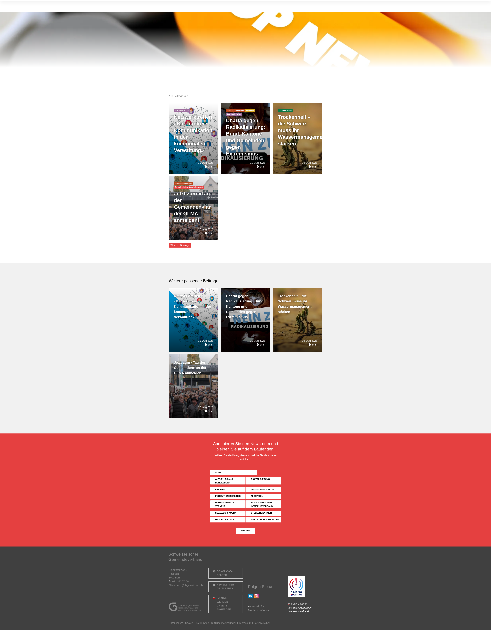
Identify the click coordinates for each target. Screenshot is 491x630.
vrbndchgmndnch (187, 585)
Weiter (245, 530)
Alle (218, 472)
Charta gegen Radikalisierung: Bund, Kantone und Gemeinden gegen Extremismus (245, 306)
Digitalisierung (260, 479)
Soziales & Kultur (182, 110)
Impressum (245, 623)
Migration (250, 110)
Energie (220, 489)
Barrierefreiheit (262, 623)
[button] (250, 596)
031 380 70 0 (179, 581)
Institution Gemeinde (235, 110)
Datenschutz (176, 623)
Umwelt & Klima (285, 110)
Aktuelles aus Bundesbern (224, 481)
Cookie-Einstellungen (197, 623)
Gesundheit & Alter (263, 489)
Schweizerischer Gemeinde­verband (189, 187)
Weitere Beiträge (179, 245)
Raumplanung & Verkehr (224, 504)
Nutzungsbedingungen (223, 623)
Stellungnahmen (261, 513)
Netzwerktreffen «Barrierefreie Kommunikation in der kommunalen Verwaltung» (192, 306)
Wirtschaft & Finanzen (265, 519)
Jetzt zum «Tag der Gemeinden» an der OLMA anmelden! (193, 207)
